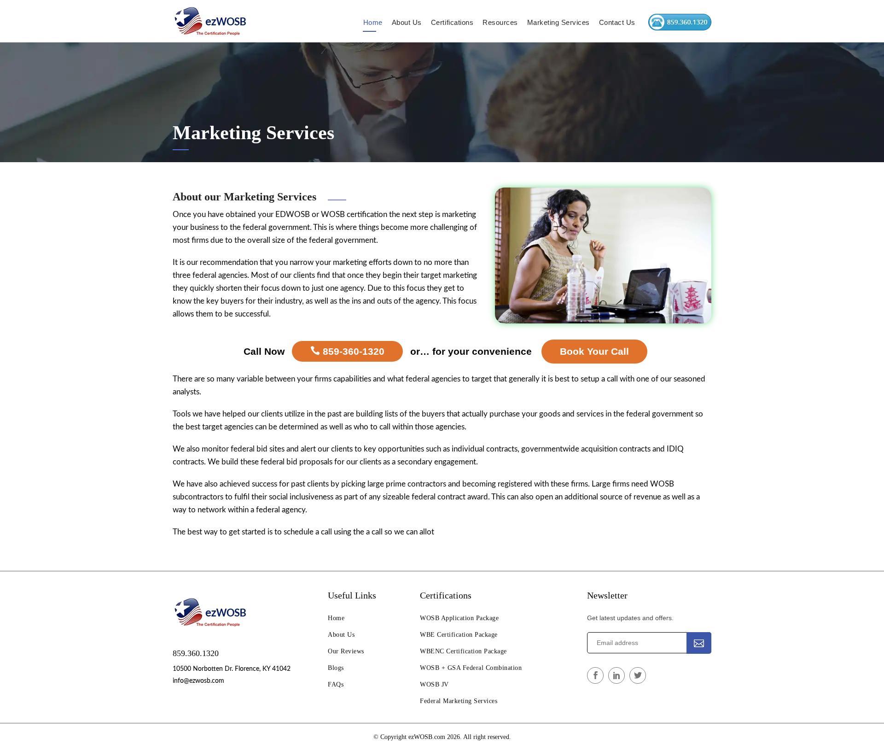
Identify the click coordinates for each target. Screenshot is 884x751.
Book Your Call (594, 351)
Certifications (452, 22)
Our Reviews (346, 651)
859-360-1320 (352, 351)
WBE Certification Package (459, 634)
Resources (500, 22)
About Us (407, 22)
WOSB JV (434, 684)
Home (373, 22)
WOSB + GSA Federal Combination (471, 667)
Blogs (336, 667)
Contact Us (617, 22)
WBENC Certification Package (463, 651)
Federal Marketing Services (458, 701)
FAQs (335, 684)
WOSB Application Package (459, 618)
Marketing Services (558, 22)
